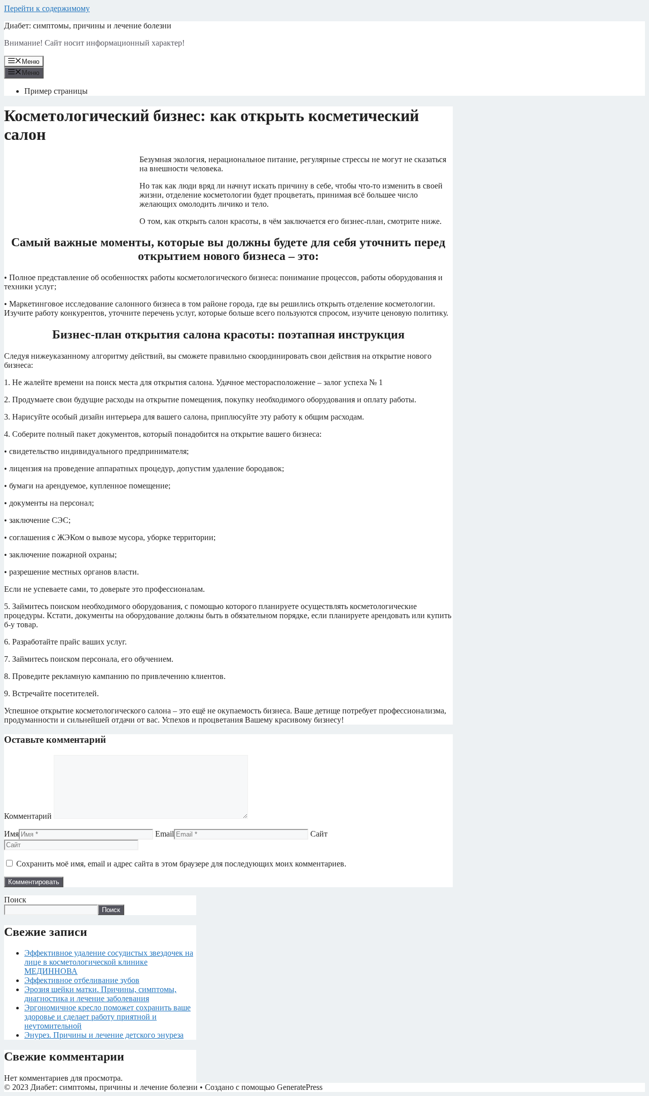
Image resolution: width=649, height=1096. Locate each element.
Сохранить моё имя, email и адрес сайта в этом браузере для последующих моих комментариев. (181, 863)
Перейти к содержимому (47, 8)
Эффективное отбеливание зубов (81, 980)
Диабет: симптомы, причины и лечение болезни (87, 25)
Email (164, 833)
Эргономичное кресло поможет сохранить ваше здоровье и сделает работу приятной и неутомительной (107, 1016)
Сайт (319, 833)
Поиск (15, 899)
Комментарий (28, 816)
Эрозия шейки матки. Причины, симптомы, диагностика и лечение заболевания (100, 994)
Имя (11, 833)
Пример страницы (56, 91)
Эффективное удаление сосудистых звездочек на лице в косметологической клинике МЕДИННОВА (108, 962)
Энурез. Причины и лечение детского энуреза (104, 1035)
